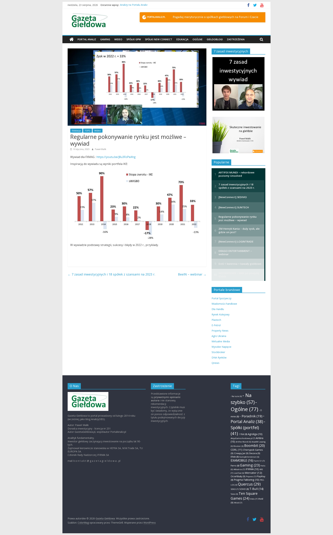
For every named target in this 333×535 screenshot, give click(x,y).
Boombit (254, 445)
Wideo (118, 39)
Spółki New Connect (158, 39)
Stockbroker (218, 352)
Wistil (238, 502)
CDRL (236, 449)
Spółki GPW (133, 39)
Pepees (251, 476)
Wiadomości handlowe (224, 303)
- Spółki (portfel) (248, 427)
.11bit (243, 434)
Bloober (238, 446)
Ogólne (198, 39)
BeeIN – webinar (192, 274)
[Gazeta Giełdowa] (71, 39)
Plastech (216, 319)
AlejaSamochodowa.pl (243, 438)
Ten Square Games (244, 496)
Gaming (105, 39)
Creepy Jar (241, 453)
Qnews (215, 363)
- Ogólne (244, 406)
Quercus (249, 484)
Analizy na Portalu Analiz (133, 5)
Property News (220, 330)
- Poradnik (251, 416)
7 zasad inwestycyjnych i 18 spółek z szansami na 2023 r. (111, 274)
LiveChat (239, 473)
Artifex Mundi (243, 442)
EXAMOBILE (242, 460)
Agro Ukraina (219, 336)
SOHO (244, 489)
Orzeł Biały (238, 476)
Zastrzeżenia (236, 39)
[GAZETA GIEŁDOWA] (88, 393)
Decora (254, 453)
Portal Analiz (87, 39)
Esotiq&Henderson (249, 457)
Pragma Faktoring (246, 479)
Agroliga (255, 434)
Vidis (253, 499)
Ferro (235, 465)
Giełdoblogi (215, 39)
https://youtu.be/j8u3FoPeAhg (116, 157)
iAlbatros (239, 469)
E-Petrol (216, 325)
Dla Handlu (218, 309)
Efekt (235, 456)
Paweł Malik (100, 149)
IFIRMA (252, 469)
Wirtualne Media (221, 341)
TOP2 (87, 130)
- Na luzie (236, 396)
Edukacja (182, 39)
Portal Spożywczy (221, 298)
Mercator (253, 472)
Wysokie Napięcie (221, 346)
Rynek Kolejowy (220, 314)
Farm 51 (259, 460)
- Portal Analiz (247, 418)
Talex (234, 494)
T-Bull (256, 489)
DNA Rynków (219, 357)
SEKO (235, 489)
